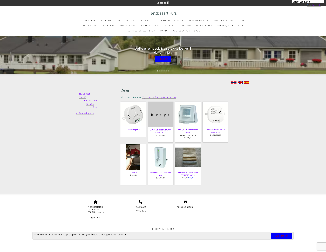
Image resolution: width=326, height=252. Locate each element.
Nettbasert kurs (163, 13)
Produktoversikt (172, 20)
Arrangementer (198, 20)
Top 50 (82, 97)
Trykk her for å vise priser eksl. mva (159, 97)
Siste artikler (150, 25)
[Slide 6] (168, 71)
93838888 (140, 206)
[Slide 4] (164, 71)
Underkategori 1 (133, 130)
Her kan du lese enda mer (163, 57)
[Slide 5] (166, 71)
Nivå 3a (90, 104)
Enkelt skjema (125, 20)
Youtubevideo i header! (187, 31)
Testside (88, 21)
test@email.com (185, 206)
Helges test (90, 25)
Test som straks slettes (196, 25)
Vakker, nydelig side (230, 25)
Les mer (122, 234)
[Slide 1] (158, 71)
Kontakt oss (128, 25)
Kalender (109, 25)
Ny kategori (84, 93)
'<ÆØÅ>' (133, 172)
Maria (164, 31)
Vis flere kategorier (85, 113)
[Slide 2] (160, 71)
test (241, 20)
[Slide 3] (162, 71)
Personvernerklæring (163, 229)
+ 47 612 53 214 (140, 210)
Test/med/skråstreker (140, 31)
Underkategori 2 (90, 100)
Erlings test (148, 20)
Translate (316, 5)
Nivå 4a (93, 107)
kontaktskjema (224, 20)
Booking (105, 20)
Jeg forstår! (281, 235)
